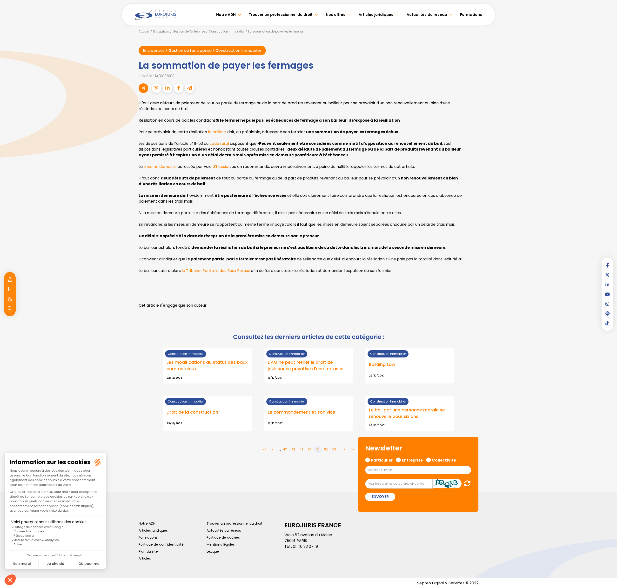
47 (285, 449)
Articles (145, 558)
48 (293, 449)
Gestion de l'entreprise (189, 31)
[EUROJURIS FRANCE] (155, 15)
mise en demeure (160, 166)
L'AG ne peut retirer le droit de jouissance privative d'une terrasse (305, 365)
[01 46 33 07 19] (10, 289)
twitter (607, 275)
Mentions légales (221, 544)
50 (310, 449)
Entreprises (161, 31)
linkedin (607, 284)
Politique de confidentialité (161, 544)
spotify (607, 313)
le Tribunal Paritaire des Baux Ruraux (216, 270)
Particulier (382, 459)
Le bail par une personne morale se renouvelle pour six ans (407, 413)
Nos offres (335, 14)
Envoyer (380, 497)
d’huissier (221, 166)
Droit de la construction (192, 412)
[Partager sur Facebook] (178, 88)
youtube (607, 294)
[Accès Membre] (10, 280)
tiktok (607, 323)
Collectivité (444, 459)
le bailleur (217, 132)
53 (334, 449)
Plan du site (148, 551)
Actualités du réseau (427, 14)
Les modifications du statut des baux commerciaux (207, 365)
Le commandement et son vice (301, 412)
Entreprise (412, 459)
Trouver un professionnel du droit (281, 14)
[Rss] (10, 299)
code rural (219, 143)
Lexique (213, 551)
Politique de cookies (223, 537)
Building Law (382, 364)
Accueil (144, 31)
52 (326, 449)
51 (317, 449)
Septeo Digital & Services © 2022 (447, 583)
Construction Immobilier (226, 31)
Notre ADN (226, 14)
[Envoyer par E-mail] (189, 88)
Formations (471, 14)
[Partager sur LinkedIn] (167, 88)
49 (301, 449)
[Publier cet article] (156, 88)
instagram (607, 304)
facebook (607, 265)
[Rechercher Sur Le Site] (10, 308)
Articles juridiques (376, 14)
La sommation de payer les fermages (276, 31)
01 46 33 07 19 (305, 546)
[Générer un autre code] (465, 483)
